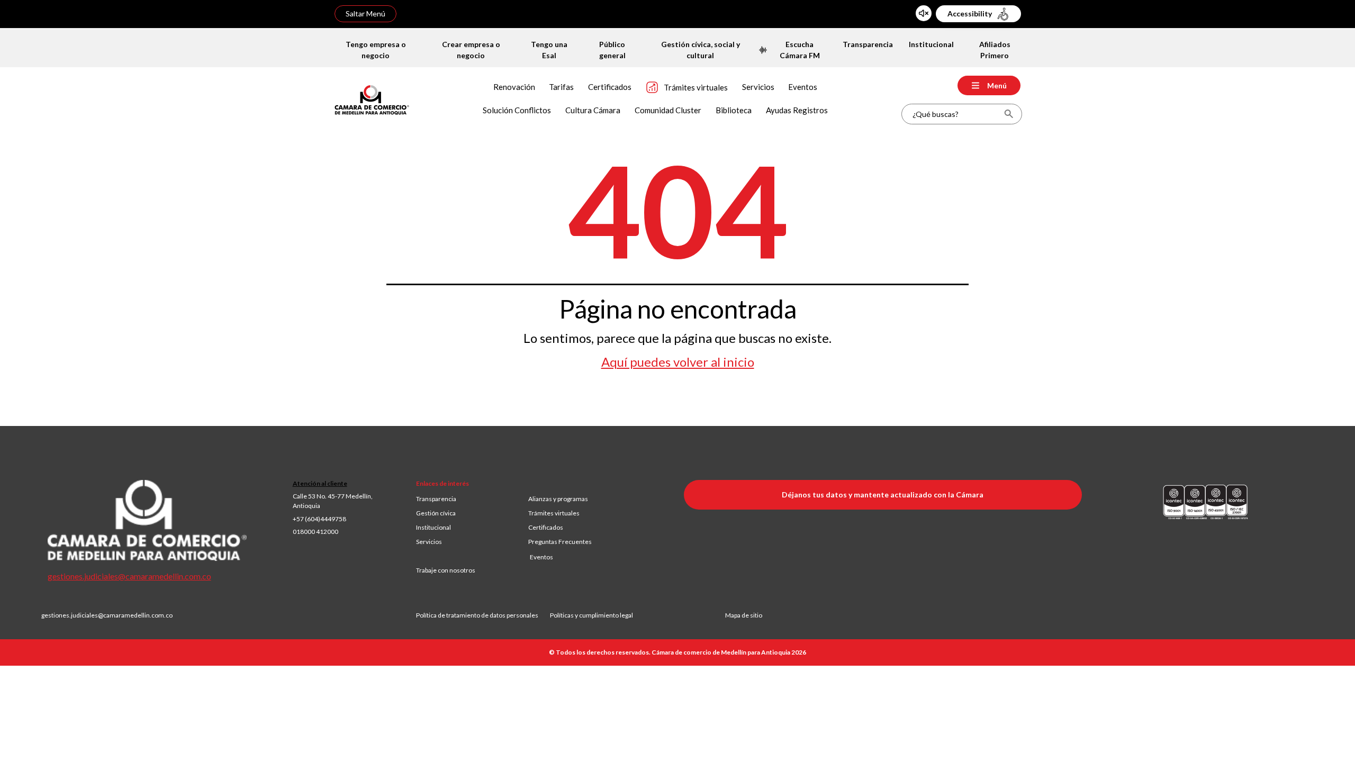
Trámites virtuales (554, 513)
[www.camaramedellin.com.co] (372, 99)
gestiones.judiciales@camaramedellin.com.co (129, 576)
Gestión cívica (436, 513)
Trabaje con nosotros (445, 570)
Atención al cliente (320, 483)
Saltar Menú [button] (365, 13)
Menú (997, 85)
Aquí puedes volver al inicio (677, 362)
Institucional (433, 527)
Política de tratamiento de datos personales (483, 615)
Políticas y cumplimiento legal (591, 615)
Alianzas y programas (558, 499)
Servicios (429, 542)
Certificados (545, 527)
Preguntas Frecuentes (560, 542)
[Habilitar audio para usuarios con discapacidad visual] (924, 13)
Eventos (541, 557)
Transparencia (436, 499)
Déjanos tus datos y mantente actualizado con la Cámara (882, 494)
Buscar (1008, 114)
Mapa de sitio (743, 615)
